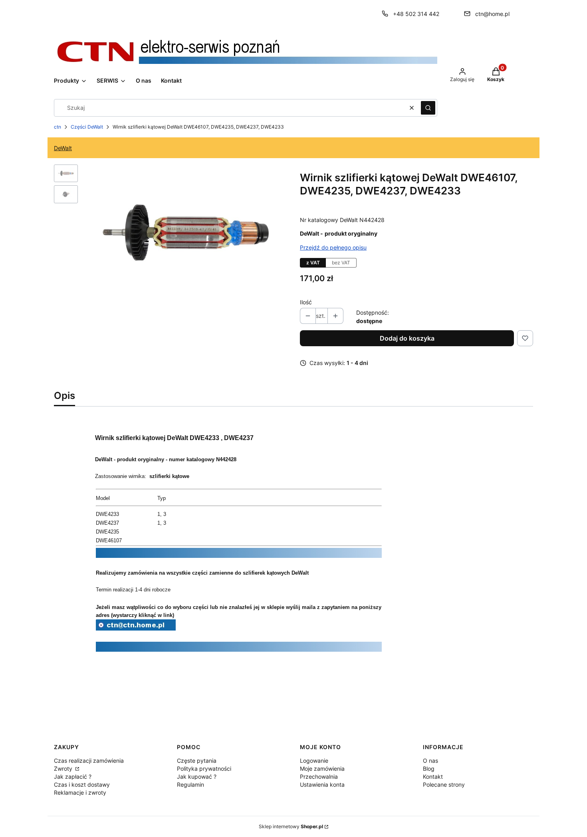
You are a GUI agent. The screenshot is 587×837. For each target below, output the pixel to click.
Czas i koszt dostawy (82, 784)
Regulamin (190, 784)
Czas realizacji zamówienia (89, 760)
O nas (430, 760)
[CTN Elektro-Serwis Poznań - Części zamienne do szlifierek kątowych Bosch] (136, 628)
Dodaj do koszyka (407, 338)
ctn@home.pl (492, 13)
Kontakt (433, 776)
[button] (428, 108)
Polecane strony (444, 784)
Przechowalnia (319, 776)
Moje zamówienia (322, 768)
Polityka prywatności (204, 768)
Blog (428, 768)
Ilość (306, 302)
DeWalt (63, 148)
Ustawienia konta (322, 784)
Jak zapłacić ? (72, 776)
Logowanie (314, 760)
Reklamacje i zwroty (80, 792)
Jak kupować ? (196, 776)
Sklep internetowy (291, 826)
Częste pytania (196, 760)
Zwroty (64, 768)
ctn (57, 127)
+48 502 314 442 (416, 13)
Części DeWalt (87, 127)
